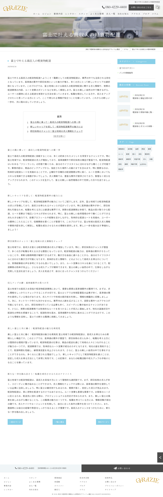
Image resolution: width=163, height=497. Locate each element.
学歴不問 (137, 159)
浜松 (140, 154)
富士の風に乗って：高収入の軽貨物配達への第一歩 (55, 122)
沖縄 (150, 159)
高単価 (130, 149)
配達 (127, 154)
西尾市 (120, 169)
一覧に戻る (59, 422)
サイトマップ (110, 490)
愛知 (119, 164)
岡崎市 (120, 159)
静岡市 (128, 159)
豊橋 (149, 149)
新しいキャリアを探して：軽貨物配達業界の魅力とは (56, 126)
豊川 (133, 154)
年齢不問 (134, 164)
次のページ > (103, 422)
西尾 (143, 149)
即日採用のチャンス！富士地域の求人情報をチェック (56, 131)
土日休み (143, 164)
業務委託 (121, 149)
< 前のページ (15, 422)
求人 (144, 159)
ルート (120, 154)
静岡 (126, 164)
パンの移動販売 (126, 72)
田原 (137, 149)
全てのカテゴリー (127, 68)
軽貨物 (147, 154)
